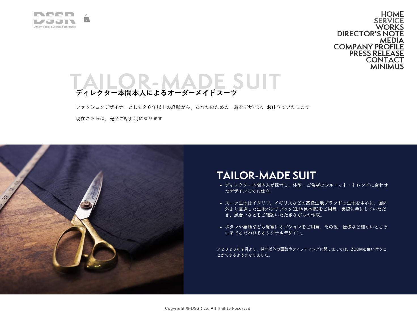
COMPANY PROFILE (369, 46)
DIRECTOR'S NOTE (370, 33)
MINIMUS (387, 66)
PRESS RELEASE (376, 53)
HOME (392, 14)
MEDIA (392, 40)
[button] (86, 18)
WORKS (390, 27)
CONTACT (385, 60)
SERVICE (389, 20)
